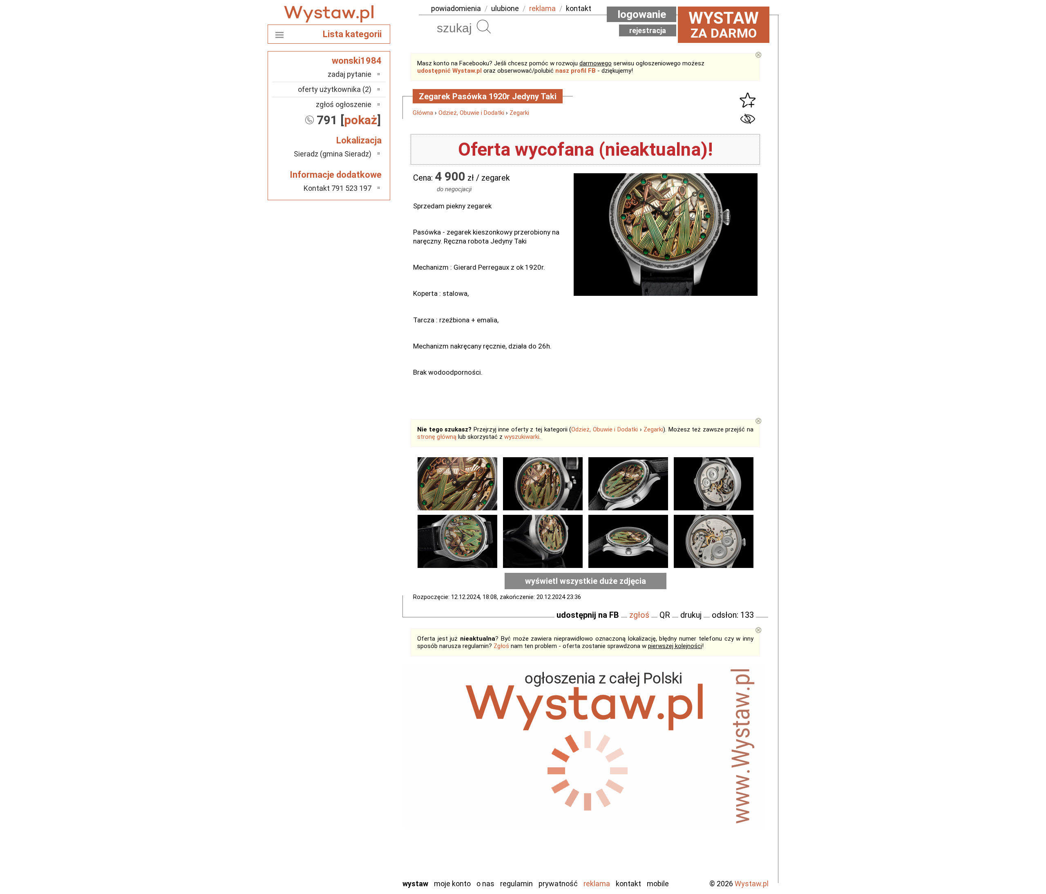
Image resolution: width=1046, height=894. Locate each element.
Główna (423, 112)
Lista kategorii (352, 34)
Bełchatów (355, 728)
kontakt (578, 8)
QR (664, 615)
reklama (542, 8)
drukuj (691, 615)
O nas (485, 883)
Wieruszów (355, 861)
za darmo (723, 24)
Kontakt (628, 883)
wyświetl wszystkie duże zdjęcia (585, 581)
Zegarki (519, 112)
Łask (364, 739)
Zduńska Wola (351, 872)
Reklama (596, 883)
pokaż (360, 120)
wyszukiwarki (521, 436)
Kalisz (362, 761)
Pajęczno (357, 794)
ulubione (505, 8)
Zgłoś (501, 646)
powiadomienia (456, 8)
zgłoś (639, 615)
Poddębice (355, 805)
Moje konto (452, 883)
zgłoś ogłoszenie (343, 104)
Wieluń (361, 850)
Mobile (658, 883)
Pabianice (357, 783)
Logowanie (641, 14)
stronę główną (436, 436)
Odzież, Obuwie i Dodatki (471, 112)
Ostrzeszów (353, 772)
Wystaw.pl (752, 883)
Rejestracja (647, 30)
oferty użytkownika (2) (334, 89)
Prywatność (558, 883)
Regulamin (516, 883)
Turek (363, 839)
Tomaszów (355, 827)
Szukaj (484, 26)
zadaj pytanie (349, 74)
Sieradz (360, 816)
